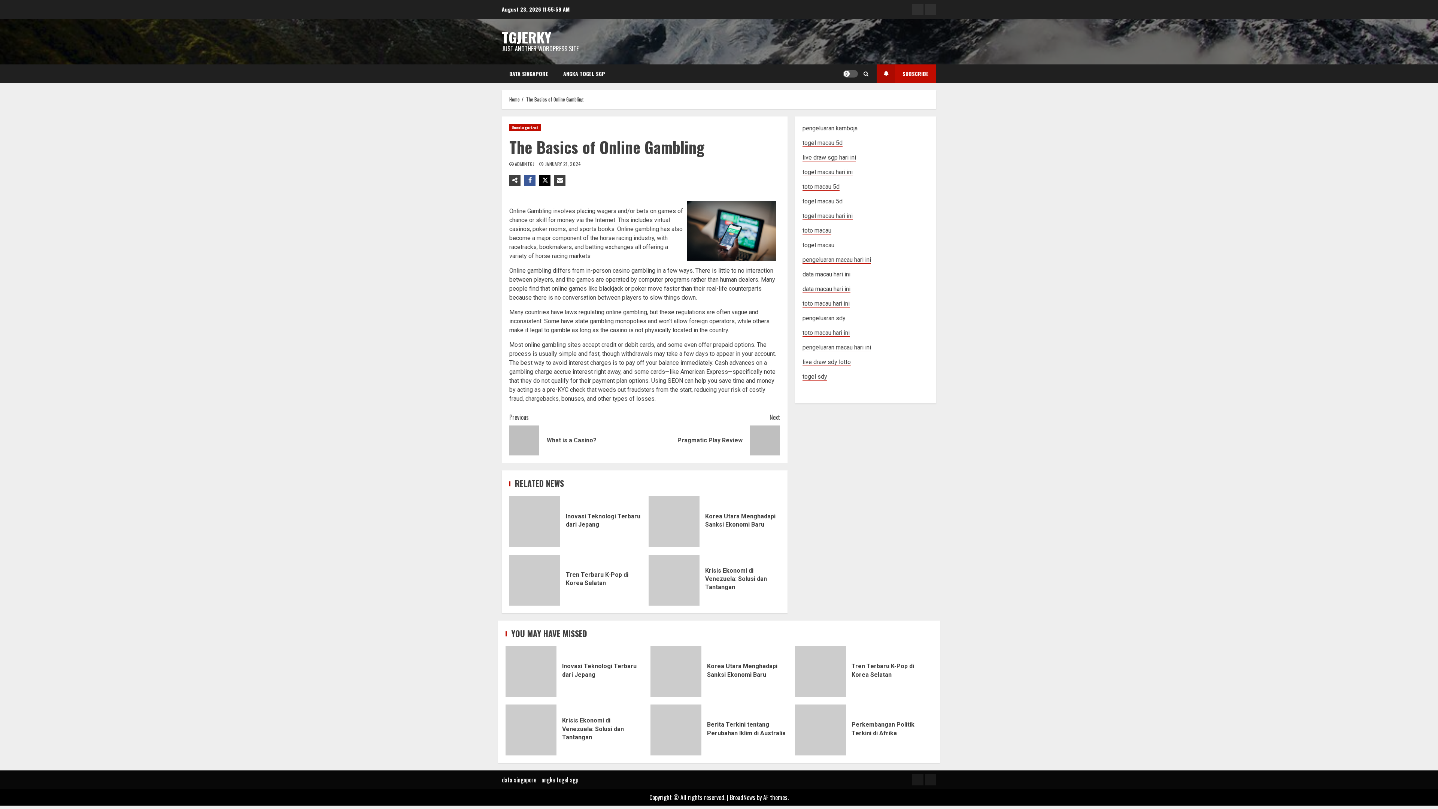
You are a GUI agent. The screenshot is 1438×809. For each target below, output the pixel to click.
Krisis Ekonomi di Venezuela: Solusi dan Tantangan (674, 580)
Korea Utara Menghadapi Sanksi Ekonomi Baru (674, 521)
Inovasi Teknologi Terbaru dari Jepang (534, 521)
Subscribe (915, 74)
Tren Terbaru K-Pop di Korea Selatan (534, 580)
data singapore (528, 74)
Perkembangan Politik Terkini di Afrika (820, 730)
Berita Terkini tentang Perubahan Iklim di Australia (675, 730)
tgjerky (526, 37)
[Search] (866, 74)
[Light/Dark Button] (850, 74)
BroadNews (742, 797)
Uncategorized (525, 127)
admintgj (525, 164)
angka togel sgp (584, 74)
